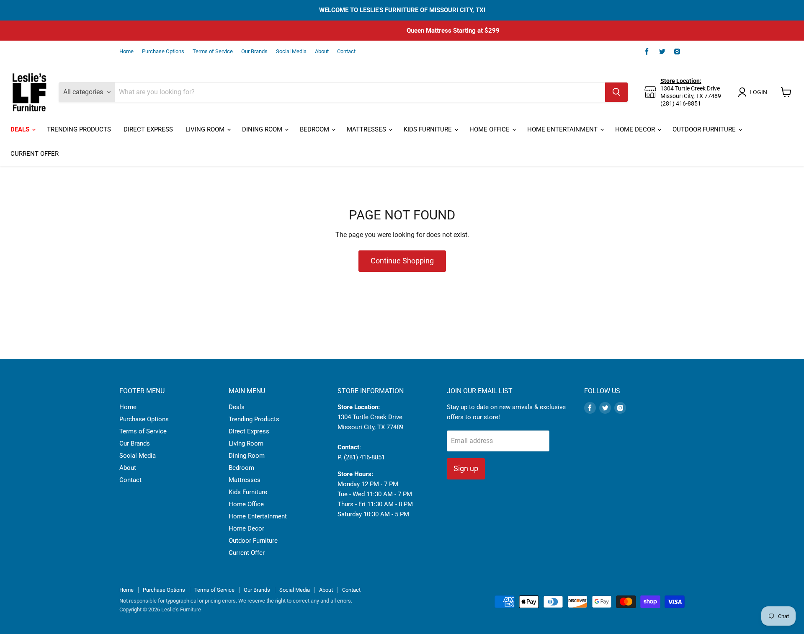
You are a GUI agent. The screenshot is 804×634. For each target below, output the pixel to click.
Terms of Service (213, 51)
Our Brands (254, 51)
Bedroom (315, 129)
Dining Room (263, 129)
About (322, 51)
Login (758, 92)
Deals (20, 129)
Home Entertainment (563, 129)
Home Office (490, 129)
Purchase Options (163, 51)
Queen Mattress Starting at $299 (402, 30)
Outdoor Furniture (705, 129)
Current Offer (34, 153)
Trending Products (79, 129)
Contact (346, 51)
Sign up (466, 468)
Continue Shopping (402, 260)
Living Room (206, 129)
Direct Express (148, 129)
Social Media (291, 51)
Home (126, 51)
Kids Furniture (429, 129)
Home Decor (636, 129)
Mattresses (367, 129)
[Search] (616, 92)
